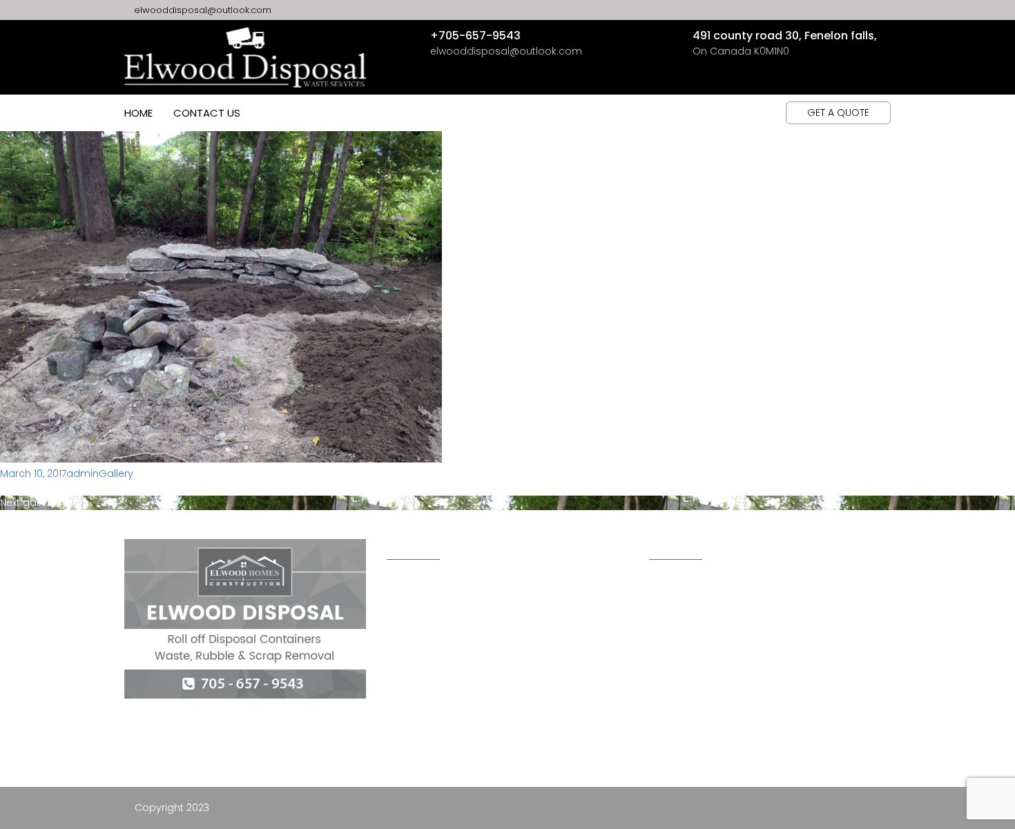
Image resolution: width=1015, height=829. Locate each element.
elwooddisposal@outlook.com (201, 10)
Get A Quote (838, 112)
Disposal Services (431, 741)
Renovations (419, 619)
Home (138, 113)
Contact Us (206, 113)
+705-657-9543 (475, 35)
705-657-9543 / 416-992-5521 (730, 624)
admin (82, 473)
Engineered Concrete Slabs (455, 680)
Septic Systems (423, 772)
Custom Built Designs (441, 589)
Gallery (116, 473)
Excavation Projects (440, 710)
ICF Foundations (428, 650)
